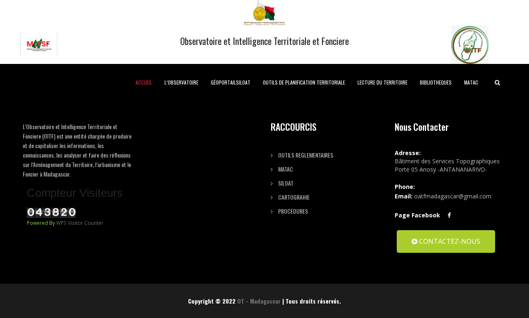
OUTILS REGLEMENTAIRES (305, 155)
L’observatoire (181, 82)
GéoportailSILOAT (230, 82)
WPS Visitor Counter (79, 222)
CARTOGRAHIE (293, 197)
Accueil (144, 82)
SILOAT (285, 183)
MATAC (471, 82)
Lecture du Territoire (382, 82)
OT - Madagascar (259, 301)
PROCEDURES (292, 211)
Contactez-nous (448, 241)
